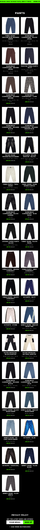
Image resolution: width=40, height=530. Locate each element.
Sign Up (28, 522)
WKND (20, 6)
